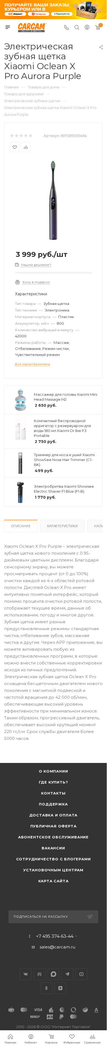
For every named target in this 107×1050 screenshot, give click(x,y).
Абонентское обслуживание (53, 837)
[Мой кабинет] (87, 27)
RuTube (39, 974)
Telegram (67, 974)
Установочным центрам (53, 870)
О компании (53, 771)
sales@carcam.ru (57, 947)
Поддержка (53, 804)
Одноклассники (46, 988)
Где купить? (53, 782)
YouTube (81, 974)
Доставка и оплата (53, 815)
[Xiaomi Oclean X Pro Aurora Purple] (53, 200)
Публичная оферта (53, 826)
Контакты (53, 793)
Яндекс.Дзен (60, 988)
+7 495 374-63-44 (54, 936)
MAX (53, 974)
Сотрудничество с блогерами (53, 859)
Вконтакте (25, 974)
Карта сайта (53, 881)
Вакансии (53, 848)
